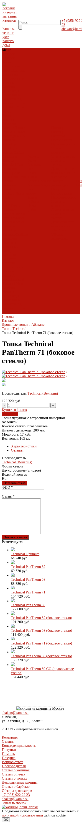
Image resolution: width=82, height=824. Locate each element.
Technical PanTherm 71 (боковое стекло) (41, 643)
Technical (9, 165)
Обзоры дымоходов (60, 183)
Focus (6, 275)
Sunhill (7, 197)
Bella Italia (19, 177)
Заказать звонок (14, 803)
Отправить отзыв (15, 537)
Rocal (19, 279)
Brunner (8, 119)
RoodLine (9, 148)
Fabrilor (8, 128)
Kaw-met (19, 132)
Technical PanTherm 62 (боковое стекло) (41, 618)
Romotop (9, 144)
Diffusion (9, 124)
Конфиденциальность (19, 745)
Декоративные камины (62, 171)
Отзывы (17, 450)
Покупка (58, 136)
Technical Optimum (25, 554)
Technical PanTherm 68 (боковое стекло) (41, 630)
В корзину (10, 414)
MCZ (21, 136)
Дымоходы (10, 91)
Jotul (5, 218)
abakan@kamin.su (15, 713)
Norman (8, 292)
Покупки (9, 750)
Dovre (15, 206)
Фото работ (32, 208)
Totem (21, 165)
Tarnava (8, 160)
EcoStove (9, 210)
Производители (63, 144)
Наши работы (33, 179)
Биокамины (11, 95)
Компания (10, 737)
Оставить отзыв (15, 483)
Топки (7, 62)
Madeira (8, 193)
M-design (9, 136)
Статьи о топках (58, 163)
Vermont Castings (15, 234)
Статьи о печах (63, 156)
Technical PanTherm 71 (28, 592)
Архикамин (11, 255)
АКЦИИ (9, 107)
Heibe (6, 312)
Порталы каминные (13, 72)
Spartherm (9, 156)
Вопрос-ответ (61, 140)
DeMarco (9, 259)
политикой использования (22, 815)
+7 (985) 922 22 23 (16, 795)
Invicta (7, 132)
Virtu (19, 283)
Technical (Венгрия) (43, 393)
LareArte (8, 189)
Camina (7, 181)
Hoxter (20, 128)
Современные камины (13, 81)
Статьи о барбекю (63, 175)
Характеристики (24, 446)
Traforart (8, 283)
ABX (6, 177)
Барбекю (9, 87)
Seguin (19, 152)
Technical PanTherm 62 (28, 567)
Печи (6, 70)
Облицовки (11, 66)
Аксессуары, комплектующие (15, 101)
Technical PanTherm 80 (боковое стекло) (41, 656)
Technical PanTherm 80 (28, 605)
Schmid (7, 152)
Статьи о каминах (58, 150)
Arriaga (7, 251)
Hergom (8, 214)
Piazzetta (8, 140)
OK (6, 819)
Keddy (7, 222)
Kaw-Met (17, 218)
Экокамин (10, 169)
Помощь (8, 754)
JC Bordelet (9, 277)
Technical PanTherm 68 (28, 579)
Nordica (19, 222)
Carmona (8, 263)
